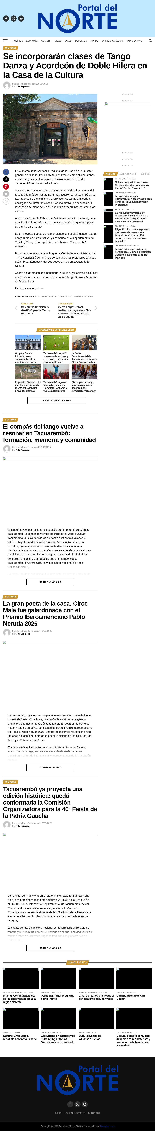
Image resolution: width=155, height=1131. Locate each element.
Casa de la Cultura (53, 297)
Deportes (81, 41)
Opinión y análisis (112, 41)
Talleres (88, 297)
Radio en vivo (134, 41)
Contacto (94, 1113)
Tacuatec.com (107, 1126)
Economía (32, 41)
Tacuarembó (74, 297)
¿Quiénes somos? (75, 1113)
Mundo (94, 41)
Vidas (58, 41)
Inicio (58, 1113)
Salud (68, 41)
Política (18, 41)
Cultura (46, 41)
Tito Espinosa (23, 86)
